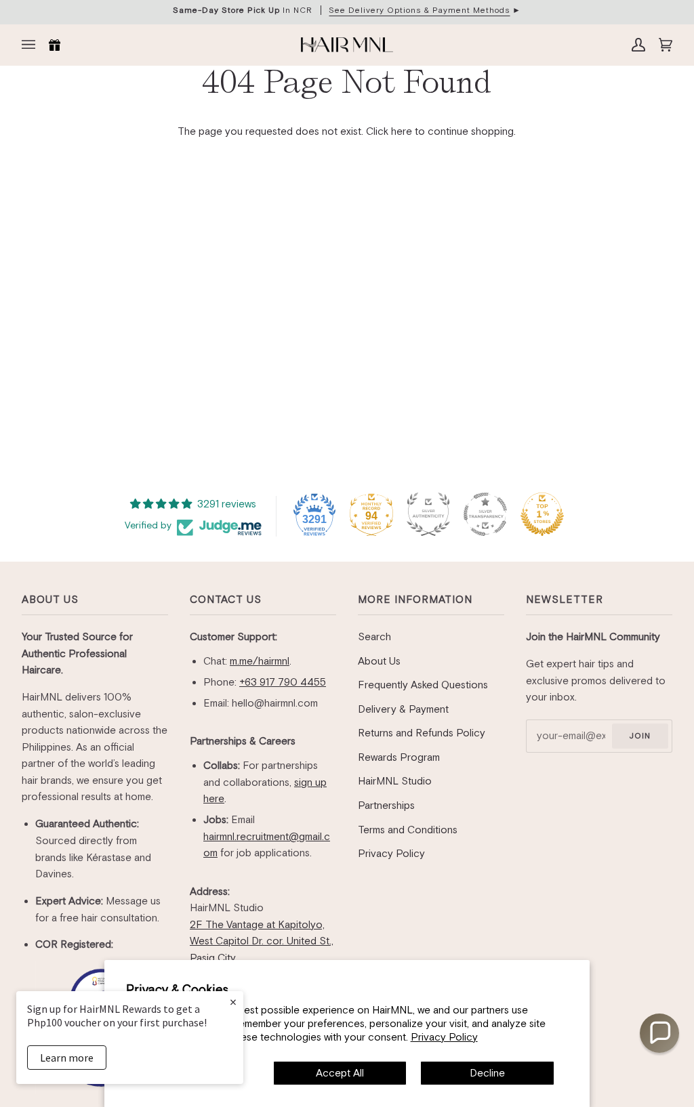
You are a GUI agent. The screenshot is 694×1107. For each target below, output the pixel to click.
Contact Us (226, 599)
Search (374, 636)
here (401, 131)
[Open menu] (32, 44)
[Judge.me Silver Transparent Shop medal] (485, 514)
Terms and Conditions (407, 829)
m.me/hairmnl (259, 661)
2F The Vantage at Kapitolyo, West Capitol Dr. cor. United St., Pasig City (261, 941)
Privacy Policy (444, 1037)
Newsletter (564, 599)
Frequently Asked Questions (423, 684)
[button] (659, 1033)
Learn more (67, 1057)
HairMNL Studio (395, 781)
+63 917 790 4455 (282, 682)
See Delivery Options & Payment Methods (419, 10)
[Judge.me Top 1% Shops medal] (542, 514)
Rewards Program (399, 757)
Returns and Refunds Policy (421, 732)
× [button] (233, 1001)
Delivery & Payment (403, 709)
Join (640, 735)
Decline (487, 1073)
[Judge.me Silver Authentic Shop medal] (428, 514)
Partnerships (386, 805)
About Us (50, 599)
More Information (415, 599)
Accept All (340, 1073)
